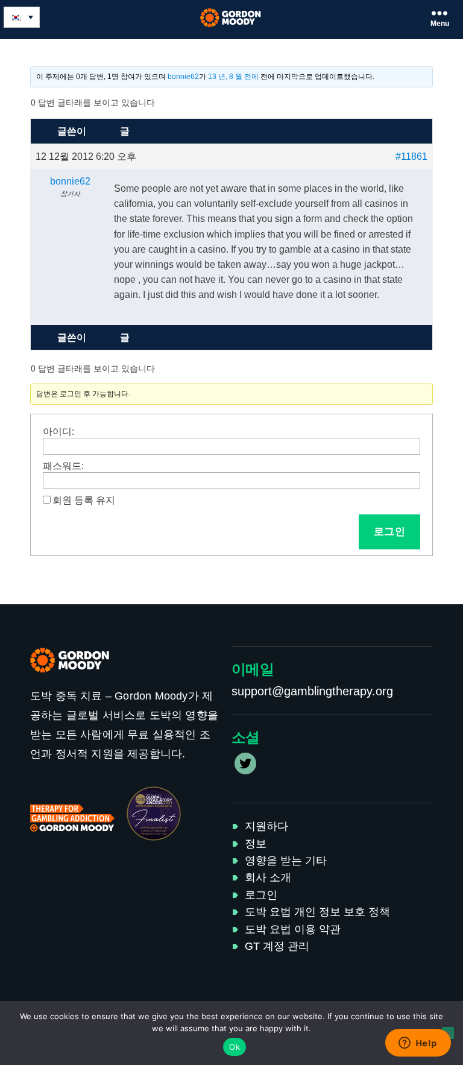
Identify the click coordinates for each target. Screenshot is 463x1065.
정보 (255, 844)
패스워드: (63, 466)
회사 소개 (268, 877)
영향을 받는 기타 (286, 861)
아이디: (58, 431)
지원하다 (266, 826)
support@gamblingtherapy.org (312, 691)
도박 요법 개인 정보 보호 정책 (317, 912)
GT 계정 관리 (277, 946)
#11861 (411, 156)
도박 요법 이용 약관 (293, 929)
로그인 (390, 531)
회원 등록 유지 (83, 500)
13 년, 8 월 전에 (233, 76)
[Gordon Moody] (231, 17)
